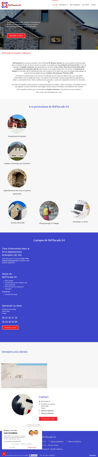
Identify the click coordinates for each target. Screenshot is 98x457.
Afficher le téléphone (47, 410)
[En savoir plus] (17, 124)
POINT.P (52, 455)
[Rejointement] (17, 178)
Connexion (92, 455)
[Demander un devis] (80, 209)
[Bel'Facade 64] (11, 8)
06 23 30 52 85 (9, 321)
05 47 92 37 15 (9, 317)
